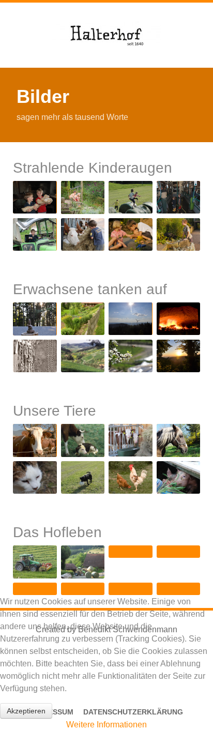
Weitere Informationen (106, 724)
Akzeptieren (26, 711)
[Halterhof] (106, 35)
